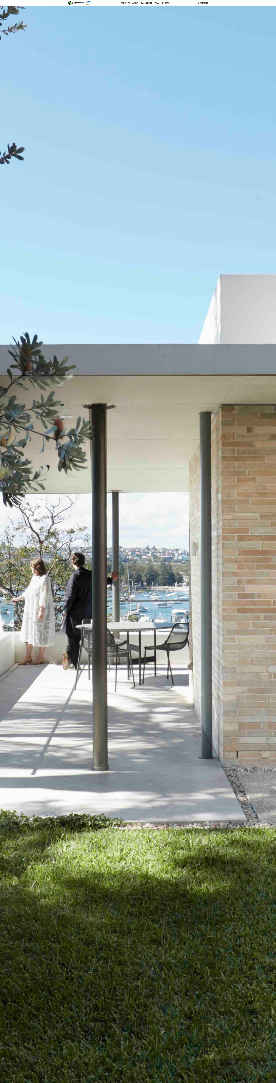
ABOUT (135, 3)
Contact (166, 3)
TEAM (157, 3)
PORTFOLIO (203, 3)
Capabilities (146, 3)
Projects (125, 3)
